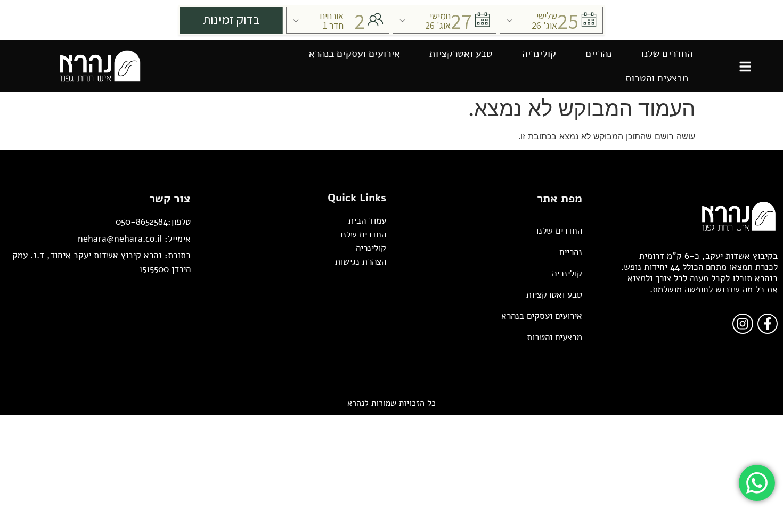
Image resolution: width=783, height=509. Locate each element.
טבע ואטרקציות (461, 54)
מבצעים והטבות (656, 78)
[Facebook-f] (767, 324)
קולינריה (539, 54)
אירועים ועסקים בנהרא (354, 54)
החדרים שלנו (666, 54)
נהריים (598, 54)
